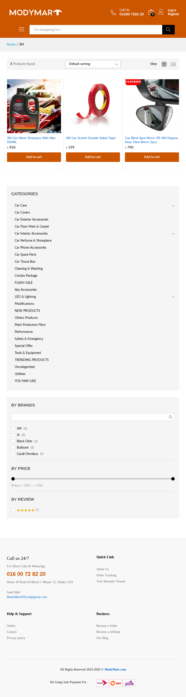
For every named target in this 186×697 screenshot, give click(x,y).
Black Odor (24, 441)
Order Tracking (106, 575)
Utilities (20, 374)
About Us (102, 569)
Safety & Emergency (29, 339)
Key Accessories (26, 289)
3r (18, 435)
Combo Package (26, 275)
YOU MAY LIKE (25, 381)
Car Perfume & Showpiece (33, 240)
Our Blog (102, 638)
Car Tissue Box (25, 261)
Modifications (24, 303)
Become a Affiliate (108, 632)
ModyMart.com (115, 669)
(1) (28, 510)
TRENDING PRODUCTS (32, 360)
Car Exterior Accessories (31, 219)
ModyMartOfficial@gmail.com (27, 597)
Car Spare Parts (25, 254)
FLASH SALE (24, 282)
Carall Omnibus (27, 454)
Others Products (26, 318)
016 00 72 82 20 (26, 574)
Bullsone (23, 447)
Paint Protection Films (30, 325)
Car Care (21, 205)
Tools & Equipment (28, 353)
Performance (24, 332)
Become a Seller (106, 625)
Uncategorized (25, 367)
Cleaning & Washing (29, 268)
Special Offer (24, 346)
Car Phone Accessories (30, 247)
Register (173, 14)
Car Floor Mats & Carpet (32, 226)
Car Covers (22, 212)
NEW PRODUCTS (27, 310)
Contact (12, 632)
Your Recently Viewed (110, 581)
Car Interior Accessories (31, 233)
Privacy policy (16, 638)
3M (19, 428)
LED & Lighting (25, 296)
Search (168, 29)
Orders (11, 625)
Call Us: (125, 10)
